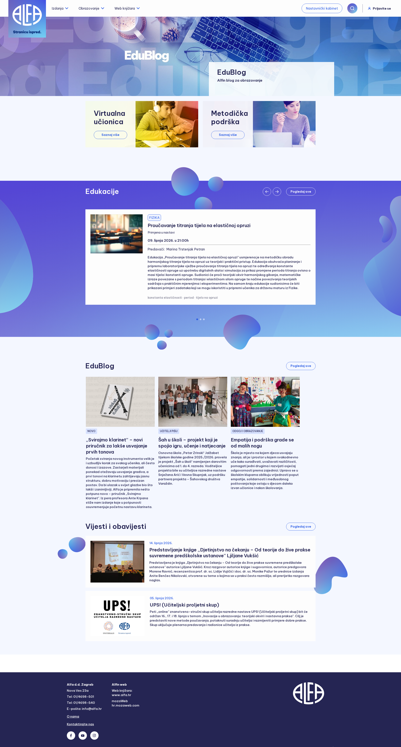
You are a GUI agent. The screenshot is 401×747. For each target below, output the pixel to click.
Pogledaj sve (301, 191)
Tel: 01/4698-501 (80, 697)
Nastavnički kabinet (322, 8)
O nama (73, 716)
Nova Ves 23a (78, 691)
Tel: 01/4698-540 (81, 703)
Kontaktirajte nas (80, 724)
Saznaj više (110, 135)
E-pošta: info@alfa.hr (84, 709)
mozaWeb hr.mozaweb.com (125, 703)
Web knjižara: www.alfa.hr (122, 693)
